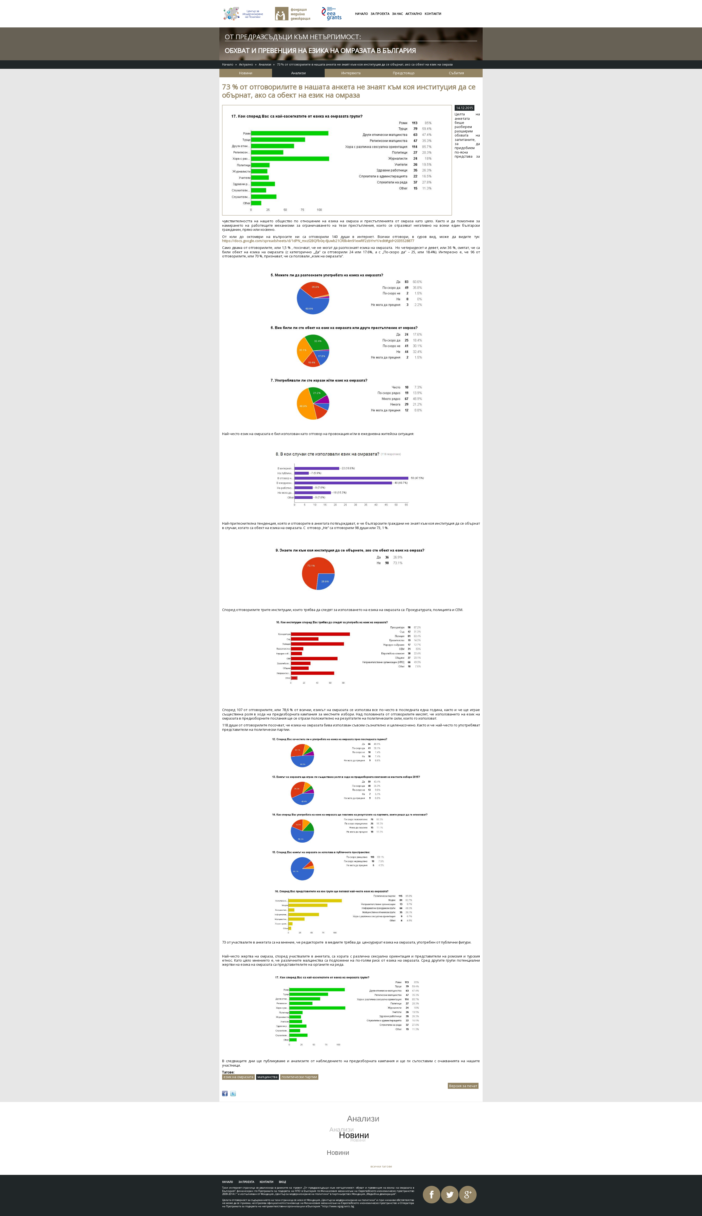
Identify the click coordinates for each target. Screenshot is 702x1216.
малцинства (267, 1076)
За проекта (380, 14)
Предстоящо (404, 72)
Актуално (414, 14)
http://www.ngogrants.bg (338, 1206)
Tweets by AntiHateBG (249, 1110)
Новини (245, 72)
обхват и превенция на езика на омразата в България (320, 50)
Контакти (433, 14)
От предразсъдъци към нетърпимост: (293, 36)
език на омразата (238, 1076)
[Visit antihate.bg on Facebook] (225, 1093)
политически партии (299, 1076)
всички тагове (381, 1166)
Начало (361, 14)
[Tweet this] (233, 1093)
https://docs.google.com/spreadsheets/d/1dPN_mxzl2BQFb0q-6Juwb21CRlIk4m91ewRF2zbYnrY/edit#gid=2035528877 (318, 240)
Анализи (265, 64)
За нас (397, 14)
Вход (282, 1182)
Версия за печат (463, 1085)
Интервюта (351, 72)
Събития (456, 72)
